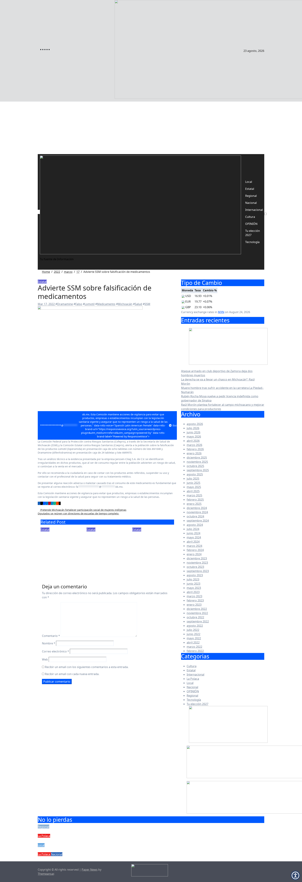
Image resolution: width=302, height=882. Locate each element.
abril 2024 (193, 542)
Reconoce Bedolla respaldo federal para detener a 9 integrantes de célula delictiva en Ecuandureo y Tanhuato (58, 549)
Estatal (249, 189)
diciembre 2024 (197, 508)
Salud (138, 304)
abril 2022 (193, 642)
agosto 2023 (195, 575)
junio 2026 (193, 432)
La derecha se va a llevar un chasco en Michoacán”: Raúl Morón (100, 840)
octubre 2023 (195, 567)
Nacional (251, 203)
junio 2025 (193, 483)
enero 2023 (194, 605)
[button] (295, 875)
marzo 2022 (194, 647)
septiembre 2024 (198, 521)
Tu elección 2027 (252, 233)
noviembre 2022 (197, 613)
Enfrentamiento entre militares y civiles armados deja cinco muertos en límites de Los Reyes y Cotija (107, 546)
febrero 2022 (195, 651)
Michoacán (125, 304)
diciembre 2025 (197, 457)
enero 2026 (194, 453)
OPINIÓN (251, 224)
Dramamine (65, 304)
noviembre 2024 (197, 512)
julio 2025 (193, 478)
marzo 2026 (194, 445)
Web (45, 659)
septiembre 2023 (198, 571)
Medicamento (106, 304)
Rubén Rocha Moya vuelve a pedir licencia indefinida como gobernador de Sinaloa (119, 859)
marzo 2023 (194, 596)
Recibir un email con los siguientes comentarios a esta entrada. (86, 667)
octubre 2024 (195, 516)
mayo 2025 (194, 487)
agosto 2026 (195, 424)
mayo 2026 (194, 436)
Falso (78, 304)
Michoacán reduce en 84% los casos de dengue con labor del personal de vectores (152, 544)
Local (248, 182)
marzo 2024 (194, 546)
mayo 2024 (194, 537)
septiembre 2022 (198, 621)
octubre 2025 (195, 466)
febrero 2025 (195, 499)
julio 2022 (193, 630)
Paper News (90, 869)
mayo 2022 (194, 638)
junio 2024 (193, 533)
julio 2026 (193, 428)
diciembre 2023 (197, 558)
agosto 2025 (195, 474)
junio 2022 (193, 634)
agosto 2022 (195, 626)
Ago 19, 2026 (49, 569)
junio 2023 (193, 584)
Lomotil (90, 304)
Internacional (254, 210)
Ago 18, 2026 (95, 564)
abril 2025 (193, 491)
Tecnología (252, 242)
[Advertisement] (151, 127)
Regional (251, 196)
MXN (221, 312)
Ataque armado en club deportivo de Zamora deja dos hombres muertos (110, 831)
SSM (147, 304)
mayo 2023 (194, 588)
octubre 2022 (195, 617)
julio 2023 (193, 579)
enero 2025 (194, 504)
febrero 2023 (195, 600)
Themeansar (46, 874)
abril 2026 (193, 441)
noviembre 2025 (197, 462)
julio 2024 (193, 529)
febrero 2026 (195, 449)
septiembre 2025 (198, 470)
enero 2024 (194, 554)
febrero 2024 (195, 550)
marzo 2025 (194, 495)
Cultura (250, 217)
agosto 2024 (195, 525)
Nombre (48, 643)
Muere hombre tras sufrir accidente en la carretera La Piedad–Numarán (108, 849)
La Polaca (193, 679)
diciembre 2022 (197, 609)
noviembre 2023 (197, 563)
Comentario (51, 636)
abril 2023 (193, 592)
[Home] (39, 212)
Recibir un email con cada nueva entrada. (72, 674)
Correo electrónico (55, 651)
